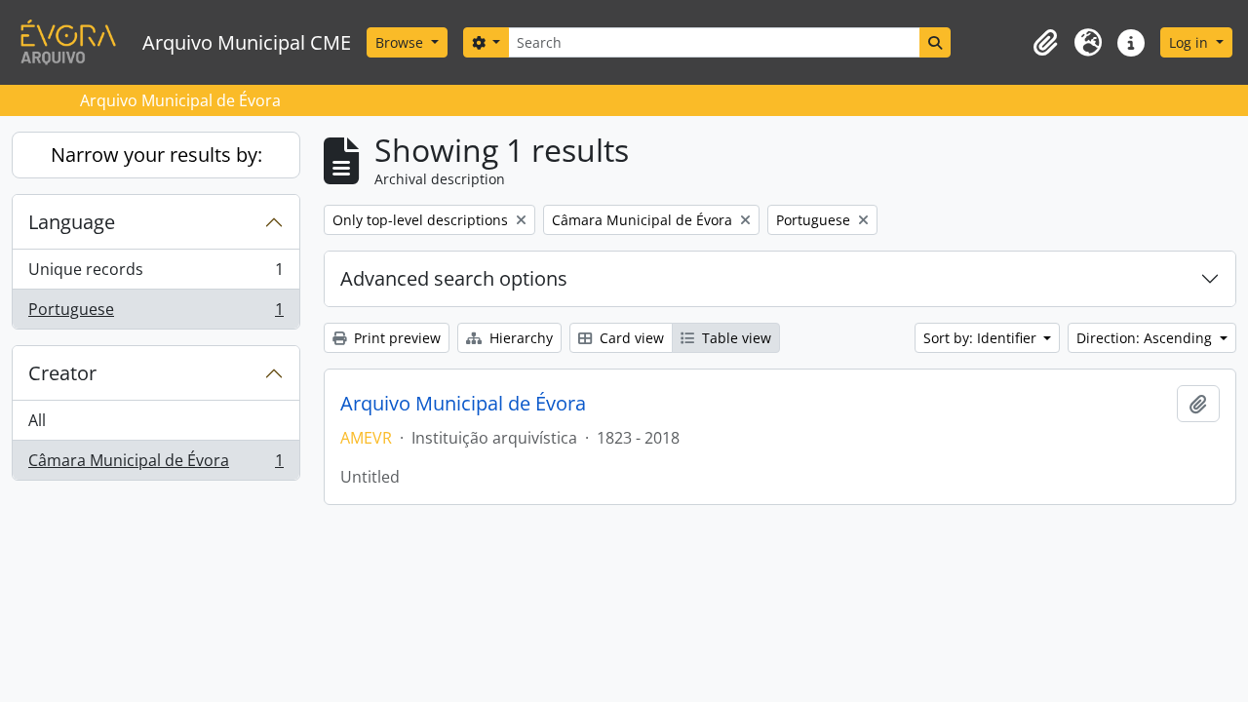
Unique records (155, 274)
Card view (630, 338)
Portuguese (155, 313)
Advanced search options (453, 278)
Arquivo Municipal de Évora (463, 403)
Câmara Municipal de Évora (155, 464)
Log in (1190, 42)
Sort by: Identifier (981, 338)
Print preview (395, 338)
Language (71, 222)
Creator (62, 373)
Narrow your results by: (156, 154)
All (37, 420)
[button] (1045, 42)
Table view (734, 338)
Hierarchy (519, 338)
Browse (401, 42)
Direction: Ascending (1146, 338)
